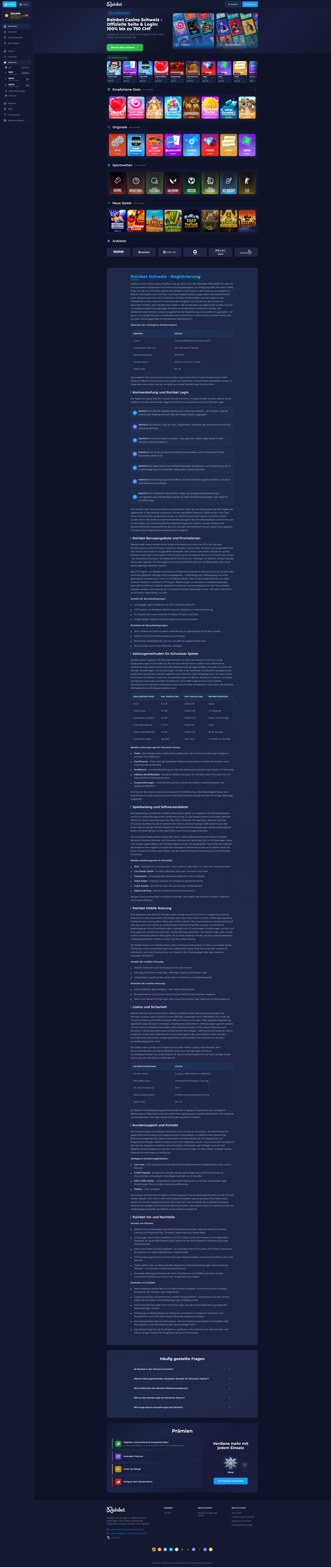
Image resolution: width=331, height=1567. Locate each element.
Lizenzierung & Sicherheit (243, 1517)
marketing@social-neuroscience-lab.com (128, 1533)
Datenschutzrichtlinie (241, 1521)
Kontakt (167, 1513)
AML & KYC (237, 1513)
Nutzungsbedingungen (242, 1525)
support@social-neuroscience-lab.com (127, 1529)
